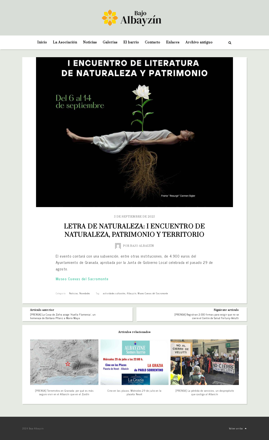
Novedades (84, 293)
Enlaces (173, 42)
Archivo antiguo (199, 42)
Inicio (42, 42)
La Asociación (65, 42)
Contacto (152, 42)
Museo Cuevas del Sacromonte (82, 279)
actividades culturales (114, 293)
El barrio (131, 42)
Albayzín (131, 293)
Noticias (90, 42)
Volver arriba (236, 428)
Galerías (110, 42)
